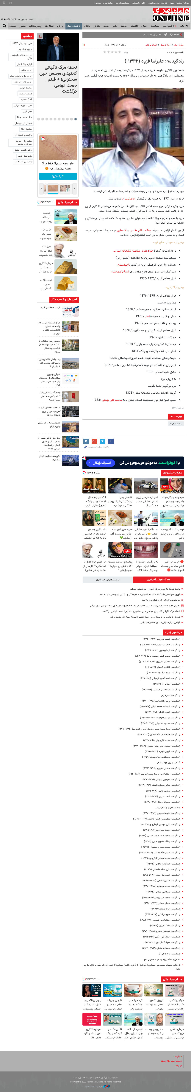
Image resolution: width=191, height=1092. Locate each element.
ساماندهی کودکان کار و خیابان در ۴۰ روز (161, 600)
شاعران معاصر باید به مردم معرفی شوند (161, 959)
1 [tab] (75, 119)
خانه (182, 26)
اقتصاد (134, 26)
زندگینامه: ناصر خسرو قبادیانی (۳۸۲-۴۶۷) (160, 678)
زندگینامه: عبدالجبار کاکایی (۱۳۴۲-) (163, 864)
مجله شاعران (176, 424)
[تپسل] (84, 458)
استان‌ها (49, 26)
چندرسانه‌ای (35, 26)
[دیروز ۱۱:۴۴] (70, 345)
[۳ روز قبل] (70, 378)
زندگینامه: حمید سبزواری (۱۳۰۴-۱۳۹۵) (161, 830)
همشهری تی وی (122, 3)
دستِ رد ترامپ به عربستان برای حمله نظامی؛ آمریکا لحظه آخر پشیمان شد (145, 617)
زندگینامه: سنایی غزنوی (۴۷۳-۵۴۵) (163, 791)
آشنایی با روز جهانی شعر (168, 763)
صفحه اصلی (179, 45)
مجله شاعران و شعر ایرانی (168, 808)
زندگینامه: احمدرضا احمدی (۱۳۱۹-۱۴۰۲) (161, 875)
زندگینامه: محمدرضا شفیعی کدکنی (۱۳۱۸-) (159, 836)
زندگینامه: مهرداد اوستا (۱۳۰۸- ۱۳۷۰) (162, 802)
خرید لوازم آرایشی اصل (21, 76)
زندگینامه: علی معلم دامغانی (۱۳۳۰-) (162, 869)
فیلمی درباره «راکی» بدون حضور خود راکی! (160, 622)
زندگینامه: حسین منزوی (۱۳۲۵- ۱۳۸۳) (161, 768)
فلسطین (121, 230)
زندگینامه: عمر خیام (170, 695)
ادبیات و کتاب (151, 45)
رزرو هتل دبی (25, 156)
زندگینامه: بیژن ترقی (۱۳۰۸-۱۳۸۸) (163, 673)
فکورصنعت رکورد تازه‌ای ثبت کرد (49, 458)
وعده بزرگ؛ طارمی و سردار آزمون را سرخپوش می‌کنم (155, 589)
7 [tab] (50, 119)
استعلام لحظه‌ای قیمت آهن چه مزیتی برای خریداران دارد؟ (49, 411)
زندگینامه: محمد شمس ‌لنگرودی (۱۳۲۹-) (160, 858)
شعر (147, 316)
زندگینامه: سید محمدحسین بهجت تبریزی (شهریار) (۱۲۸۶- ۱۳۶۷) (149, 729)
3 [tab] (67, 119)
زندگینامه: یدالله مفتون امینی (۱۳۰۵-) (162, 841)
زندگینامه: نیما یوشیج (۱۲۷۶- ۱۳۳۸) (162, 650)
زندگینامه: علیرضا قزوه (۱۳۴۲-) (154, 61)
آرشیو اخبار (168, 26)
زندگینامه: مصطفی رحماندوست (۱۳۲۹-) (161, 757)
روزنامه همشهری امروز (179, 3)
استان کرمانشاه (120, 272)
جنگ (148, 230)
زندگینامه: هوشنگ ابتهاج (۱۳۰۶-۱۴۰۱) (162, 942)
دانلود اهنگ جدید (23, 150)
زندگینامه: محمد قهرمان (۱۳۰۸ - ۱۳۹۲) (161, 886)
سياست (155, 26)
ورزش (60, 26)
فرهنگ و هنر (73, 26)
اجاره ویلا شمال (24, 64)
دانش (87, 26)
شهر (114, 26)
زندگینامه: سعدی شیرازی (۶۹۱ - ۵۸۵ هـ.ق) (159, 661)
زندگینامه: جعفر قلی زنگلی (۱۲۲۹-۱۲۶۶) (161, 937)
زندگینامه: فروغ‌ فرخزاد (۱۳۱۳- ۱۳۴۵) (162, 751)
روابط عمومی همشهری (103, 3)
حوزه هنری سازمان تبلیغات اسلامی (133, 251)
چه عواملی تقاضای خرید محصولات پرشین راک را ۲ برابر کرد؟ (49, 363)
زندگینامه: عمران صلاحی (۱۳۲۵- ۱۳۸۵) (161, 881)
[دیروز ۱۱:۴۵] (70, 326)
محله (106, 26)
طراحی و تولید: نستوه (94, 1086)
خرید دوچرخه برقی (23, 106)
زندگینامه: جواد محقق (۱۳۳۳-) (165, 909)
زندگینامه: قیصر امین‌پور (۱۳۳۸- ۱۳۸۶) (161, 639)
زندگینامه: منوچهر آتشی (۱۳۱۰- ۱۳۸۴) (162, 914)
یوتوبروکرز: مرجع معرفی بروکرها (24, 142)
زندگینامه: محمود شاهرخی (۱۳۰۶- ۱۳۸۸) (160, 723)
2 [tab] (71, 119)
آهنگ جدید (26, 100)
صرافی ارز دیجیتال (23, 123)
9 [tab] (42, 119)
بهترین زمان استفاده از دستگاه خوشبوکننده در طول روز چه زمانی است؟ (49, 346)
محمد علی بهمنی (112, 400)
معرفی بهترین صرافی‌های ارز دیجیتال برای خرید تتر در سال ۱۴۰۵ (49, 380)
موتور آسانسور (25, 49)
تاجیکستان (129, 199)
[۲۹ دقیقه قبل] (58, 47)
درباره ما (178, 1056)
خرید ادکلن (26, 70)
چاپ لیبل (27, 111)
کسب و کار (10, 26)
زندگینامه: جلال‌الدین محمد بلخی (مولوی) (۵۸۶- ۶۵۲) (154, 774)
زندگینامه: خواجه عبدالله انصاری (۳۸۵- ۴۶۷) (158, 734)
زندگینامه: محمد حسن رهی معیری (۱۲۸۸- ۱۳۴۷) (156, 746)
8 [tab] (46, 119)
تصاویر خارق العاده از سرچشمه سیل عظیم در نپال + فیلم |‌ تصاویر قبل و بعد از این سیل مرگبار (135, 606)
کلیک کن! (58, 176)
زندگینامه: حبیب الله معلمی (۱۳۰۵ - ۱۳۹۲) (159, 853)
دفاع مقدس (136, 230)
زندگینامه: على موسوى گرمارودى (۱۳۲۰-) (160, 824)
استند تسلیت (25, 94)
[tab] (158, 579)
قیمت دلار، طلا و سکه (171, 1061)
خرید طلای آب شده (22, 82)
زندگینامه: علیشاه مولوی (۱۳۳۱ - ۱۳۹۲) (161, 813)
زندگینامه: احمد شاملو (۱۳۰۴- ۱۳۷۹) (162, 712)
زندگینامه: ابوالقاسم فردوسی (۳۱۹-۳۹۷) (161, 690)
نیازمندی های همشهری (157, 3)
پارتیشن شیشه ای (23, 135)
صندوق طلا (26, 129)
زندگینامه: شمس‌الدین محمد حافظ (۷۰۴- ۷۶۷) (157, 656)
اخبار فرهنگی (165, 45)
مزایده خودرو (26, 88)
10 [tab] (38, 119)
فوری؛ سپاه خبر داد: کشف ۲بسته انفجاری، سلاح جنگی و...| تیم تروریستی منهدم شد (140, 594)
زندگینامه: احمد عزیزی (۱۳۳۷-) (165, 926)
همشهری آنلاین (169, 14)
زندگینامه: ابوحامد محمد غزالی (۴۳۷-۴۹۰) (160, 706)
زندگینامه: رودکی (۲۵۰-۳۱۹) (166, 684)
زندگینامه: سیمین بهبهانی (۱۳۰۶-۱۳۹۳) (161, 779)
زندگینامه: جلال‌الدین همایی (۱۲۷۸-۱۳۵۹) (160, 920)
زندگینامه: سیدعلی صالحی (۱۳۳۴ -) (163, 892)
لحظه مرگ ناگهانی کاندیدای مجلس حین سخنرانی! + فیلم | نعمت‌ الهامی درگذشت (140, 35)
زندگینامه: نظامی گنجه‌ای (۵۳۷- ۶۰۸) (162, 667)
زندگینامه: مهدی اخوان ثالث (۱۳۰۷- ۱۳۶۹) (160, 718)
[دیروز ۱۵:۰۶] (70, 311)
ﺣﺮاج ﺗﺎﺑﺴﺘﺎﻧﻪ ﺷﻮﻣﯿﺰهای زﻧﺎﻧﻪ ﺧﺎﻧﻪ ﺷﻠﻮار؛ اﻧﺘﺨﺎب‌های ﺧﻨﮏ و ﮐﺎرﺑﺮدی (49, 328)
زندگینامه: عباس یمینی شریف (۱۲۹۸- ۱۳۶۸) (159, 785)
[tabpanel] (58, 65)
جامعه (123, 26)
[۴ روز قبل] (70, 411)
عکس (23, 26)
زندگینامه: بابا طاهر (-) (169, 954)
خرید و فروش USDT (22, 43)
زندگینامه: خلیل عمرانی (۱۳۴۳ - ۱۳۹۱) (162, 903)
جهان (144, 26)
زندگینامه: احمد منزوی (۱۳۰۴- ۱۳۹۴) (162, 796)
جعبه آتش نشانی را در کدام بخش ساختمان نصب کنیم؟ (50, 396)
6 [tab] (55, 119)
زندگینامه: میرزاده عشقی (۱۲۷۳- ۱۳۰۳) (161, 948)
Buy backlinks (24, 117)
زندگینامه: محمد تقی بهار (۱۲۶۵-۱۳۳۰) (161, 740)
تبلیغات (178, 1066)
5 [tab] (59, 119)
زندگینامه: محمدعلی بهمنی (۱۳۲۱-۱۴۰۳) (161, 898)
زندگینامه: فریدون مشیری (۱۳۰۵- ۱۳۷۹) (161, 931)
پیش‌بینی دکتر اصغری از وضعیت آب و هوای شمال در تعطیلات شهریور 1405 (49, 443)
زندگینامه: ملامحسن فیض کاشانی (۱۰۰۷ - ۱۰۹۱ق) (156, 819)
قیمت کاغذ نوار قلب (50, 308)
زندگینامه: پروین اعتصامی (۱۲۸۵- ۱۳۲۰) (161, 701)
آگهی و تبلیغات (138, 3)
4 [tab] (63, 119)
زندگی (97, 26)
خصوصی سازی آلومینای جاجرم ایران (49, 424)
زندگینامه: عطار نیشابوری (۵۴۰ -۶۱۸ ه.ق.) (160, 645)
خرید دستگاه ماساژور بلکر (22, 56)
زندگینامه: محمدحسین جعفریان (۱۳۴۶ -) (160, 847)
